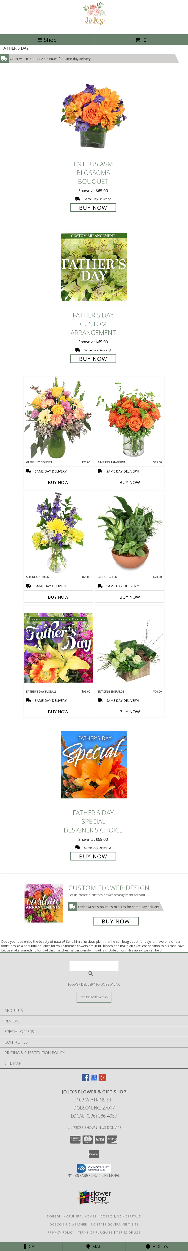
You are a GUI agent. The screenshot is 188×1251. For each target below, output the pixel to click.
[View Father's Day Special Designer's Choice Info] (94, 764)
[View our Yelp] (102, 1079)
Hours (159, 1246)
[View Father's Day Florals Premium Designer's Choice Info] (58, 647)
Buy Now (93, 207)
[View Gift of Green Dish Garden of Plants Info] (129, 533)
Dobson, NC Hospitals (120, 1216)
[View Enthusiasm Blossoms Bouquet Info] (94, 116)
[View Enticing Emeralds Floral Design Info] (129, 647)
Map (96, 1246)
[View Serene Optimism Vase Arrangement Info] (58, 533)
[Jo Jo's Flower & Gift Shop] (94, 27)
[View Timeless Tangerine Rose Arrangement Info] (129, 418)
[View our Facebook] (85, 1079)
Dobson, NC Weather (68, 1224)
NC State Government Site (114, 1224)
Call (33, 1246)
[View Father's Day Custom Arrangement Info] (94, 267)
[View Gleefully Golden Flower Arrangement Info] (58, 418)
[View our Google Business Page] (94, 1079)
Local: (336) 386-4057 (94, 1116)
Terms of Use (128, 1232)
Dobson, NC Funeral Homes (72, 1216)
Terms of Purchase (95, 1232)
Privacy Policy (61, 1232)
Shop (50, 39)
